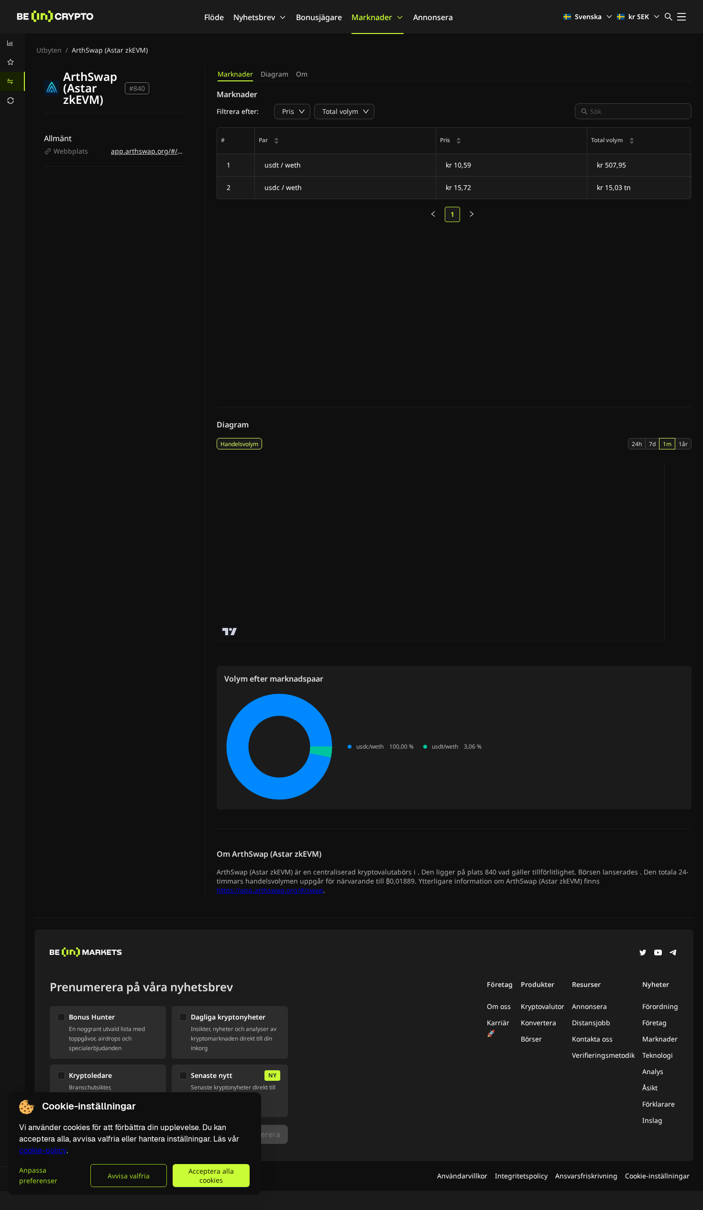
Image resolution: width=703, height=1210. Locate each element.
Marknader (372, 17)
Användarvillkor (462, 1175)
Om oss (499, 1006)
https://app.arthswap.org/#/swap (270, 890)
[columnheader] (345, 141)
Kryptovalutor (542, 1006)
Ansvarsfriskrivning (586, 1175)
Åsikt (650, 1087)
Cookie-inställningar (657, 1175)
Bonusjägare (319, 17)
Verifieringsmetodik (603, 1055)
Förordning (660, 1006)
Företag (654, 1022)
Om (302, 73)
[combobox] (638, 111)
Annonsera (433, 17)
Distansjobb (591, 1022)
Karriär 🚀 (498, 1028)
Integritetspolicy (521, 1175)
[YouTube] (658, 953)
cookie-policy (42, 1150)
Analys (652, 1071)
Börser (531, 1038)
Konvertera (538, 1022)
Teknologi (657, 1055)
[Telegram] (673, 953)
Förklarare (658, 1104)
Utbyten (49, 50)
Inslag (652, 1120)
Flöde (214, 17)
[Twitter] (643, 953)
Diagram (274, 73)
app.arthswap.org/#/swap (152, 151)
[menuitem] (12, 43)
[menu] (12, 72)
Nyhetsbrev (254, 17)
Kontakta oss (592, 1038)
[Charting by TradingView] (229, 631)
